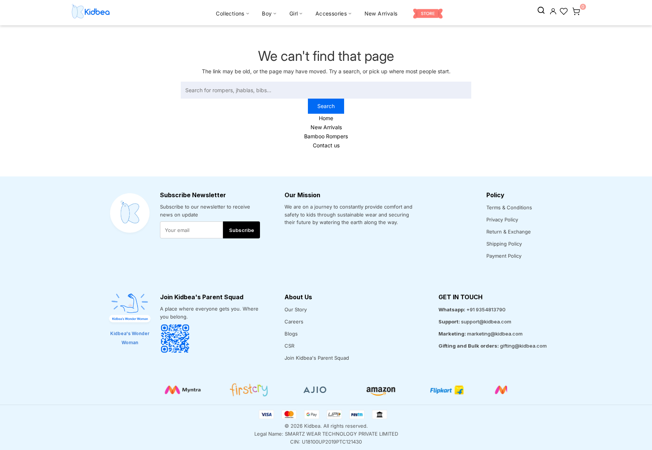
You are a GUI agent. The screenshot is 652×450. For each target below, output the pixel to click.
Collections (230, 13)
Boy (267, 13)
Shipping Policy (504, 244)
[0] (576, 10)
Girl (293, 13)
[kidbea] (541, 10)
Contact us (326, 145)
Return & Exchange (508, 232)
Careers (293, 322)
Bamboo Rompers (326, 136)
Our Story (295, 309)
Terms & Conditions (509, 207)
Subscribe (241, 230)
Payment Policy (503, 256)
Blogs (291, 334)
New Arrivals (381, 13)
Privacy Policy (502, 219)
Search (326, 106)
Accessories (331, 13)
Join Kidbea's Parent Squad (316, 358)
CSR (289, 346)
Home (326, 118)
